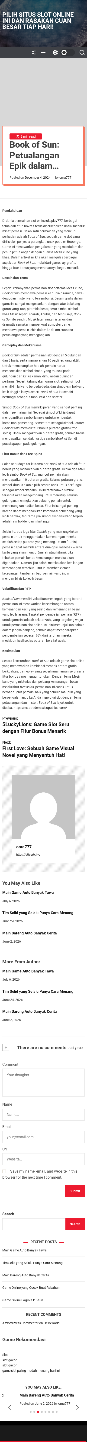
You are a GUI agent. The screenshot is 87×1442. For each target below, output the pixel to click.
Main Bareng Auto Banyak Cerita (29, 933)
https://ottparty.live (28, 854)
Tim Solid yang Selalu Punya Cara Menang (37, 913)
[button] (9, 1408)
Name (7, 1104)
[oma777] (43, 807)
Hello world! (52, 1323)
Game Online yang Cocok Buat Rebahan (31, 1287)
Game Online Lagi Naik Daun (22, 1300)
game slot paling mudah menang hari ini (31, 1370)
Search (8, 1214)
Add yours (75, 1048)
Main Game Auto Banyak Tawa (28, 892)
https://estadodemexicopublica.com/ (40, 708)
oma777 (65, 177)
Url (4, 1149)
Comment (10, 1064)
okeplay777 (54, 221)
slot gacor (9, 1360)
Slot (5, 1355)
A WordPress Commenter (20, 1323)
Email (7, 1127)
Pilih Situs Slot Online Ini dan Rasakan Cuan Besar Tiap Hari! (38, 21)
